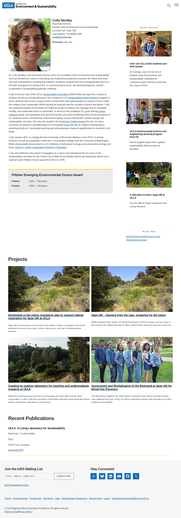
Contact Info (35, 498)
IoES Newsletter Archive (17, 485)
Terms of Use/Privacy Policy (19, 512)
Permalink (24, 445)
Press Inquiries (20, 498)
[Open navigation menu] (176, 5)
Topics (8, 498)
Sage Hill (68, 125)
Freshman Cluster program (72, 121)
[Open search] (169, 6)
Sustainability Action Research (83, 98)
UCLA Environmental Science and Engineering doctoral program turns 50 (148, 134)
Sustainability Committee (55, 94)
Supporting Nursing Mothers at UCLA (130, 498)
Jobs (57, 498)
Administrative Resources (74, 498)
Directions (48, 498)
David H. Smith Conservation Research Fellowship (41, 147)
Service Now (95, 498)
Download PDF (16, 450)
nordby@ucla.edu (62, 37)
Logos (107, 498)
